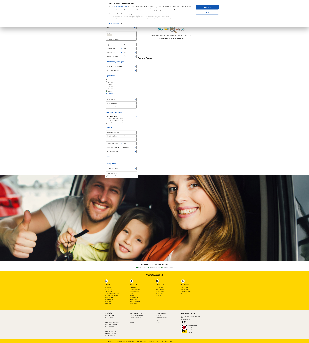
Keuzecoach (108, 303)
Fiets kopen (133, 287)
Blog (157, 320)
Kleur (107, 80)
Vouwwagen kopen (186, 291)
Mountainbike (134, 297)
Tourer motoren (160, 293)
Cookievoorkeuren (141, 341)
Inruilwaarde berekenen (111, 295)
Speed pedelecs (134, 291)
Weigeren (207, 12)
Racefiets (132, 295)
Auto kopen (108, 287)
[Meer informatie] (122, 118)
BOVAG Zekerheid (109, 315)
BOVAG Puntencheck (110, 331)
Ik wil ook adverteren (135, 317)
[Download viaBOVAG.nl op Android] (185, 322)
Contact (132, 322)
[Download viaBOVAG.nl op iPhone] (182, 322)
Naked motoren (160, 289)
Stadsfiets (132, 293)
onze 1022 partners (120, 6)
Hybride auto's (108, 291)
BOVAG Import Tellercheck (112, 322)
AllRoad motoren (160, 291)
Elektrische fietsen (135, 289)
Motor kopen (159, 287)
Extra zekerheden (111, 116)
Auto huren (108, 301)
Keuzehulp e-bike (135, 301)
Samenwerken (134, 320)
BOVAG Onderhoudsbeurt (112, 329)
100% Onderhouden (110, 335)
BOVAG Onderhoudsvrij (111, 320)
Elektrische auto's (109, 289)
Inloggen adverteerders (136, 315)
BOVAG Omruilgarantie (111, 324)
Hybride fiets (133, 299)
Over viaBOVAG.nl (109, 341)
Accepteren (207, 7)
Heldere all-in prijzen (110, 333)
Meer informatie (114, 23)
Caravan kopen (185, 289)
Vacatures (151, 341)
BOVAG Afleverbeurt (110, 326)
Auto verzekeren (109, 299)
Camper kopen (185, 287)
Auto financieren (109, 297)
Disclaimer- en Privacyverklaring (125, 341)
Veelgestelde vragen (161, 317)
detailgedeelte (170, 20)
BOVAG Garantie (109, 317)
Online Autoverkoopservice (112, 293)
